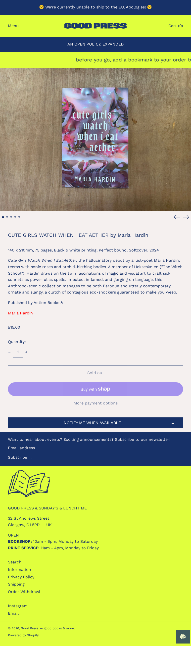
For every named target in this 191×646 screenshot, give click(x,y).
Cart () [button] (175, 25)
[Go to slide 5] (19, 217)
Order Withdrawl (24, 591)
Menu (13, 25)
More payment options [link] (96, 403)
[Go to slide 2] (7, 217)
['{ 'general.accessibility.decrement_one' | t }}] (9, 352)
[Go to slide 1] (3, 217)
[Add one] (26, 352)
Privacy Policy (21, 577)
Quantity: (17, 341)
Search (14, 562)
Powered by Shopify (23, 635)
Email (13, 613)
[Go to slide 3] (11, 217)
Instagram (18, 605)
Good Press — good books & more (47, 628)
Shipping (16, 584)
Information (19, 569)
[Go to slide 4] (15, 217)
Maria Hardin (20, 313)
